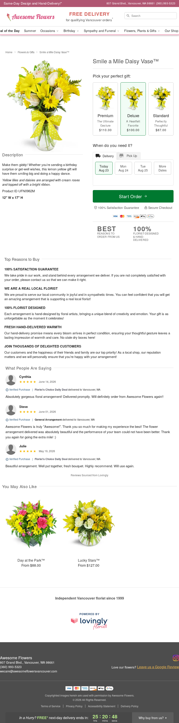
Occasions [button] (48, 30)
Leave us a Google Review (158, 667)
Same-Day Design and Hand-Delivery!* (33, 3)
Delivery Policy (129, 706)
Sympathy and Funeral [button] (100, 30)
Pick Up (132, 155)
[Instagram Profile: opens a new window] (176, 658)
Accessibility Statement (101, 706)
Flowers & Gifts (26, 52)
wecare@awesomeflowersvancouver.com (28, 671)
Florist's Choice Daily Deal (51, 389)
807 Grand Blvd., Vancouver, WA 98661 (27, 662)
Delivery (108, 156)
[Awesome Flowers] (31, 17)
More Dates (162, 168)
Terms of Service (50, 706)
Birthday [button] (70, 30)
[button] (167, 704)
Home (8, 52)
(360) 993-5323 (11, 667)
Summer (30, 30)
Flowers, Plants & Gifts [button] (140, 30)
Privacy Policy (74, 706)
